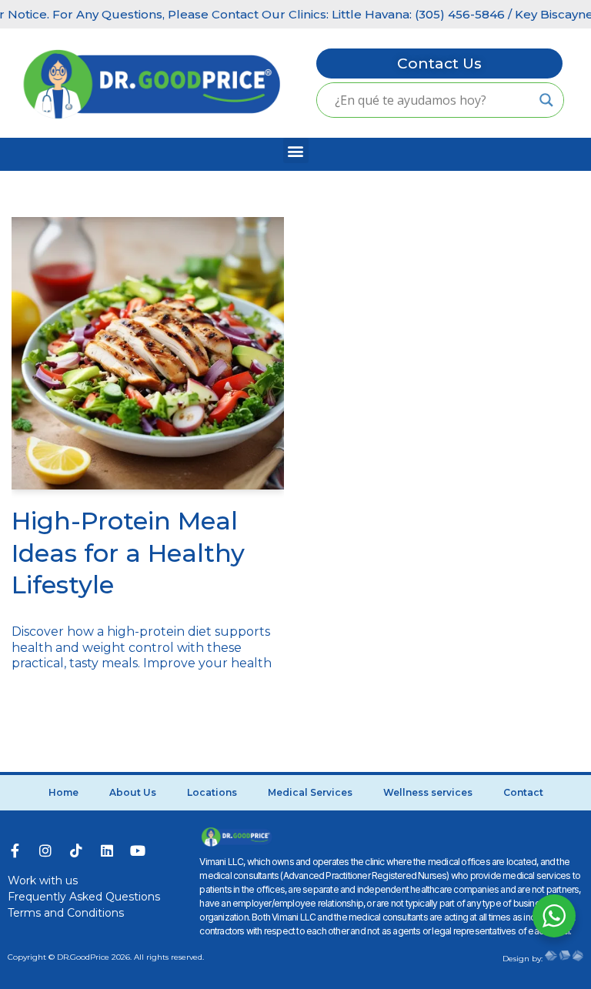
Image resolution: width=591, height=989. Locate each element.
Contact (523, 792)
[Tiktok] (76, 850)
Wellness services (427, 792)
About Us (132, 792)
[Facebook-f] (15, 850)
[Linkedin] (107, 850)
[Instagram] (45, 850)
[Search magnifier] (546, 100)
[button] (296, 150)
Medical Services (310, 792)
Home (63, 792)
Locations (212, 792)
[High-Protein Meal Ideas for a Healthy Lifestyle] (148, 353)
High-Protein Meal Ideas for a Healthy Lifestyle (128, 553)
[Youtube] (138, 850)
